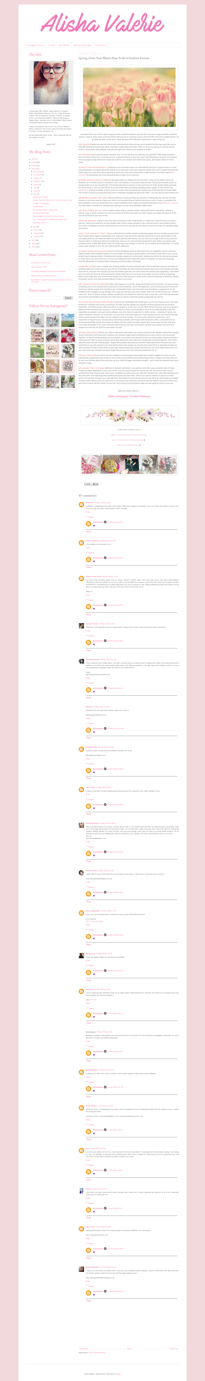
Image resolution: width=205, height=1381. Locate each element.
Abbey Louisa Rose (93, 576)
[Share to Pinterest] (97, 484)
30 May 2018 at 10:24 (115, 892)
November (37, 175)
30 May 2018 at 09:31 (108, 823)
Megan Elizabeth (92, 1267)
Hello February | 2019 (39, 267)
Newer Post (83, 1349)
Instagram (122, 396)
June (35, 191)
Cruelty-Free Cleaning (41, 203)
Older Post (174, 1349)
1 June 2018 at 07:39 (115, 1013)
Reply (88, 512)
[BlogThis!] (88, 484)
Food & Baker (91, 1106)
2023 (34, 159)
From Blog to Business (136, 440)
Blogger (118, 1374)
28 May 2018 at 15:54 (107, 624)
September (37, 181)
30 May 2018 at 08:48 (115, 769)
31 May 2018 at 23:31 (106, 1070)
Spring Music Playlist (40, 197)
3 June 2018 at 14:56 (98, 1148)
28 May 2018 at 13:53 (102, 503)
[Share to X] (91, 484)
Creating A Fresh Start (41, 213)
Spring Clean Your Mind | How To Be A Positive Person (52, 200)
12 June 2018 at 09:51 (115, 1249)
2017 (34, 240)
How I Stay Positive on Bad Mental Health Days (50, 219)
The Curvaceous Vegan (94, 921)
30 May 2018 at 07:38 (115, 728)
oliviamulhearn (92, 1070)
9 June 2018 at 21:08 (103, 1227)
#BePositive (83, 190)
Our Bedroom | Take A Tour (41, 263)
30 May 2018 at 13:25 (104, 953)
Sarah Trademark (92, 541)
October (36, 178)
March (36, 230)
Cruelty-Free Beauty (132, 445)
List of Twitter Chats (120, 440)
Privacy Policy (100, 45)
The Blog (51, 45)
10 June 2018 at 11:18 (108, 1267)
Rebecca (89, 707)
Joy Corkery (90, 787)
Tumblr (134, 396)
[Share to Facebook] (94, 484)
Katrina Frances (92, 624)
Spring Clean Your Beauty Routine (43, 276)
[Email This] (85, 484)
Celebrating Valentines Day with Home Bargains (48, 271)
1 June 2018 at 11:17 (115, 1130)
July (35, 188)
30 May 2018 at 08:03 (106, 747)
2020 (34, 162)
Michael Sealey (170, 203)
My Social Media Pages (83, 45)
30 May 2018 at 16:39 (102, 989)
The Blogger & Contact (35, 45)
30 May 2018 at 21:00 (104, 1032)
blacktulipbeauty (92, 823)
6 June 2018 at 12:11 (115, 1208)
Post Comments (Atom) (97, 1353)
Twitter (111, 396)
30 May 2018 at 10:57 (109, 911)
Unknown (89, 503)
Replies (91, 517)
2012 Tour (121, 445)
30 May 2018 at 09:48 (115, 852)
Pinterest (145, 396)
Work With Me (64, 45)
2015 (34, 247)
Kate (87, 1148)
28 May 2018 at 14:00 (108, 541)
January (36, 236)
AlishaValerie (98, 522)
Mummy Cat (90, 953)
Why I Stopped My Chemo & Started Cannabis (129, 435)
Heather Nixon (91, 870)
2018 (34, 169)
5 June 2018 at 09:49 (115, 1170)
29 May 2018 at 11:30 (108, 659)
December (37, 171)
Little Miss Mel (91, 747)
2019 (34, 165)
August (36, 184)
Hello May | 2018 (39, 223)
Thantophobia (38, 206)
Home (129, 1349)
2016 (34, 244)
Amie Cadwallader (93, 911)
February (37, 233)
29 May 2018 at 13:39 (101, 707)
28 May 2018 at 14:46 (110, 576)
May (35, 194)
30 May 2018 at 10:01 (106, 870)
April (35, 227)
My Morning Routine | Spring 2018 (45, 210)
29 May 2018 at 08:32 (115, 522)
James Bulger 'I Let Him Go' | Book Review (48, 216)
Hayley (88, 1189)
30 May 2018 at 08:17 (104, 787)
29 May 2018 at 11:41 (115, 688)
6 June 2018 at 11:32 (99, 1189)
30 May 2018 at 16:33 (115, 935)
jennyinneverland (92, 659)
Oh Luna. (93, 1000)
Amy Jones (90, 1227)
